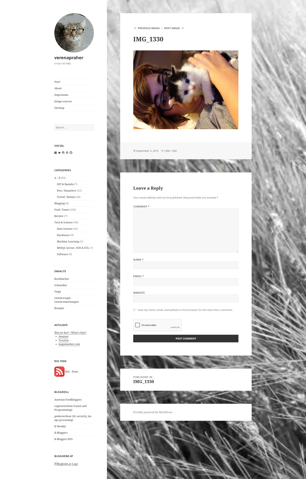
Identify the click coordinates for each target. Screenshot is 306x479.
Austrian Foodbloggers (68, 399)
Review (58, 216)
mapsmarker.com (69, 344)
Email (138, 276)
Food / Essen (61, 209)
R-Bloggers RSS (63, 439)
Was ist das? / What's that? (70, 332)
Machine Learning (68, 241)
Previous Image (149, 28)
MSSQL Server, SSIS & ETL (73, 248)
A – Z (57, 178)
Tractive (63, 340)
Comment (141, 206)
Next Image (172, 28)
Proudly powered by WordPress (152, 412)
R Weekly (60, 426)
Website (139, 292)
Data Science (65, 229)
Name (138, 259)
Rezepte (59, 308)
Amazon (63, 336)
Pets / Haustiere (66, 190)
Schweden (60, 285)
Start (57, 82)
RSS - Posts (71, 371)
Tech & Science (63, 222)
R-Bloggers (60, 432)
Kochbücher (61, 279)
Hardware (63, 235)
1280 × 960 (170, 151)
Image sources (63, 101)
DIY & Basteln (65, 184)
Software (62, 254)
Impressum (61, 95)
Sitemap (59, 108)
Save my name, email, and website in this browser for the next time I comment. (185, 310)
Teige (57, 291)
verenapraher (68, 57)
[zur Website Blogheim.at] (66, 464)
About (58, 88)
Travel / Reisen (66, 197)
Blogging (59, 203)
